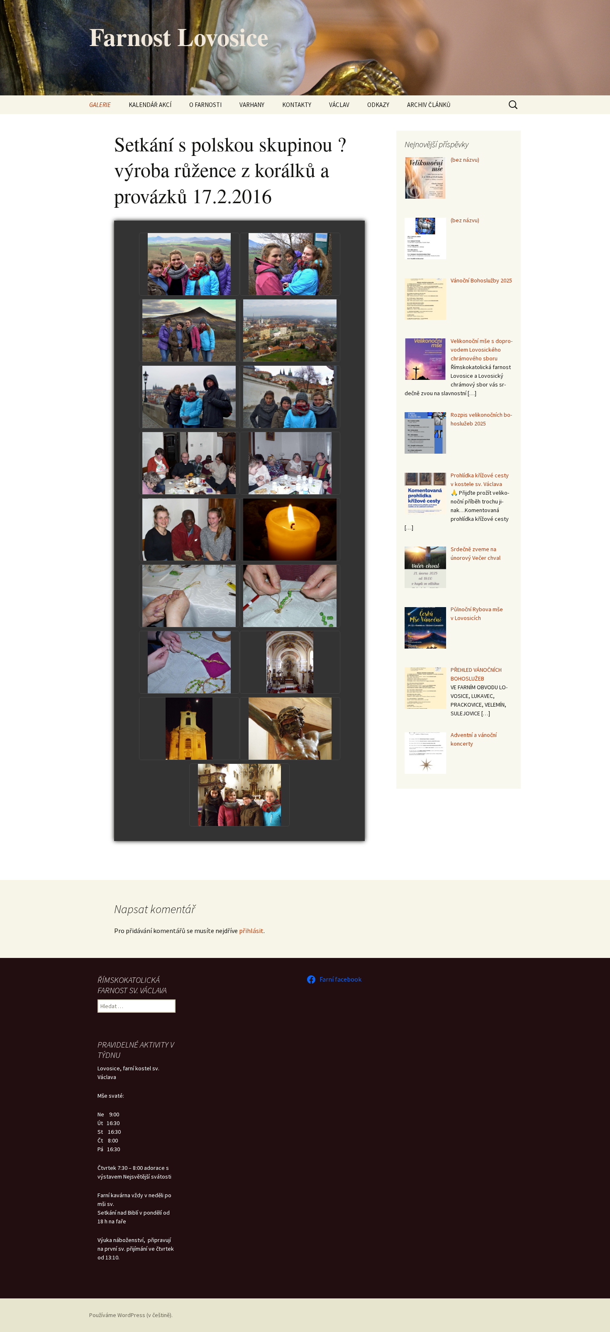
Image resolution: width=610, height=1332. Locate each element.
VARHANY (251, 105)
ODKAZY (378, 105)
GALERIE (100, 105)
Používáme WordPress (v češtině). (131, 1315)
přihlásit (251, 930)
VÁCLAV (339, 105)
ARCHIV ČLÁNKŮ (429, 105)
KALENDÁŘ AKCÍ (150, 105)
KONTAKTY (296, 105)
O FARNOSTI (205, 105)
